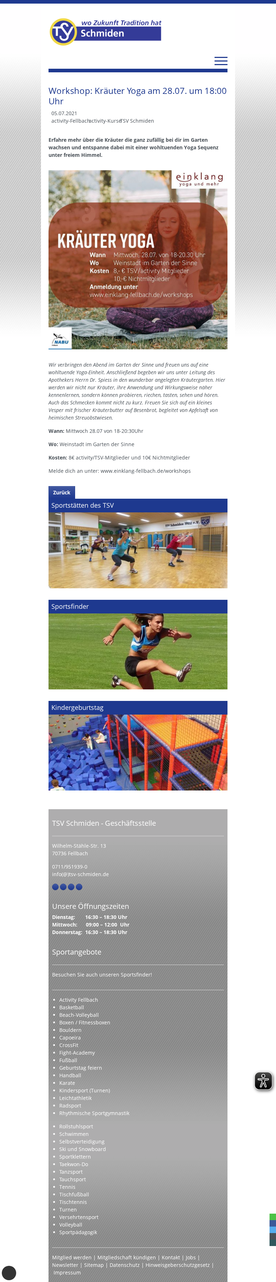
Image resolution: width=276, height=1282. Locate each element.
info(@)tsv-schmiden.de (80, 874)
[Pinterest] (71, 887)
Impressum (67, 1272)
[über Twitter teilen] (273, 1230)
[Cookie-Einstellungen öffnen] (9, 1273)
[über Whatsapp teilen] (273, 1217)
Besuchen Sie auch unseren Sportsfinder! (102, 974)
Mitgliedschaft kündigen (126, 1257)
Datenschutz (125, 1264)
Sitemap (94, 1264)
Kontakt (171, 1257)
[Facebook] (55, 887)
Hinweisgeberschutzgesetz (178, 1264)
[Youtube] (79, 887)
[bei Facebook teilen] (273, 1223)
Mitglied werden (72, 1257)
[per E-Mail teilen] (273, 1236)
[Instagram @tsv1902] (63, 887)
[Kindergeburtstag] (138, 746)
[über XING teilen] (273, 1243)
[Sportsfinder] (138, 644)
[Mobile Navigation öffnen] (221, 60)
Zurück (61, 492)
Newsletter (65, 1264)
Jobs (191, 1257)
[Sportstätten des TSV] (138, 543)
